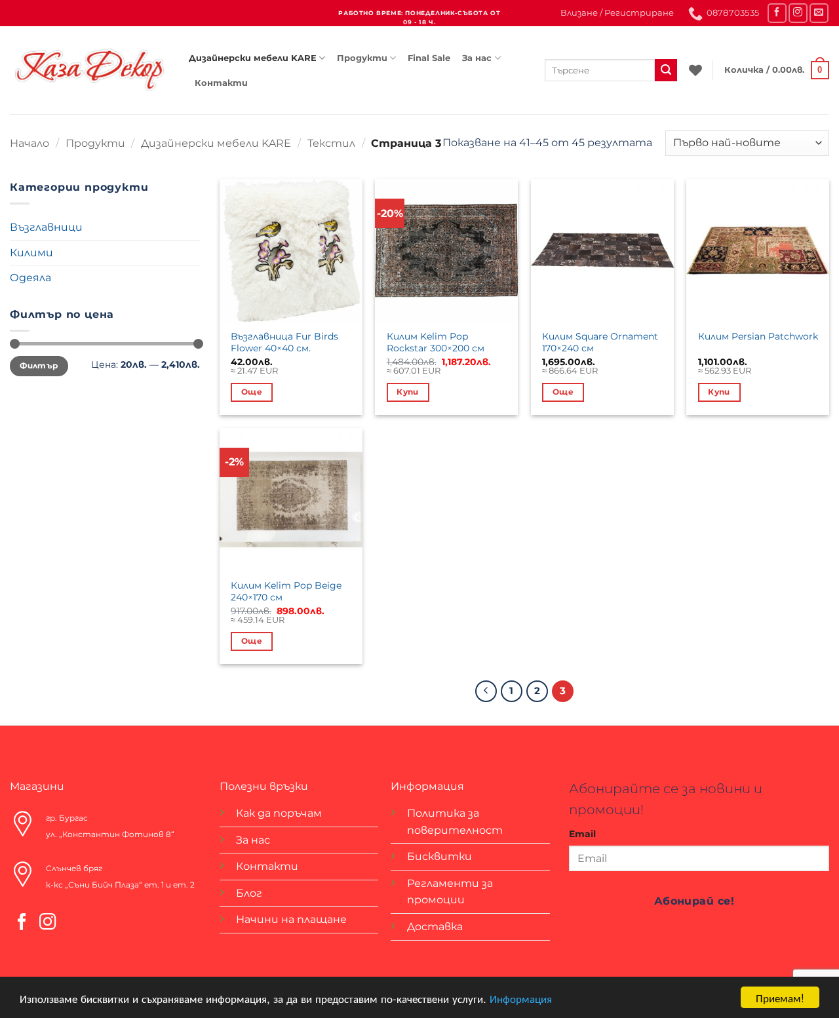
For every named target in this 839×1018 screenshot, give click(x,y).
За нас (477, 58)
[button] (617, 13)
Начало (29, 143)
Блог (249, 893)
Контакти (221, 83)
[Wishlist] (695, 70)
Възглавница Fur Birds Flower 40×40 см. (284, 342)
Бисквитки (439, 856)
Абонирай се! (694, 901)
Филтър (39, 365)
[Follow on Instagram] (798, 12)
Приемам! (780, 997)
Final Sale (429, 58)
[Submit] (666, 70)
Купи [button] (407, 392)
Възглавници (46, 227)
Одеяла (30, 277)
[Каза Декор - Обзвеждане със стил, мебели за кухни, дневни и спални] (89, 70)
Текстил (331, 143)
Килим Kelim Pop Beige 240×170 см (286, 591)
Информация (521, 998)
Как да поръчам (279, 813)
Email (582, 834)
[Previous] (486, 691)
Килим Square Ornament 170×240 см (600, 342)
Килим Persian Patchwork (758, 336)
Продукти (362, 58)
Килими (31, 252)
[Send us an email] (819, 12)
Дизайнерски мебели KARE (253, 58)
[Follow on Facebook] (777, 12)
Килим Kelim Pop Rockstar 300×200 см (435, 342)
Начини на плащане (291, 919)
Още (251, 392)
